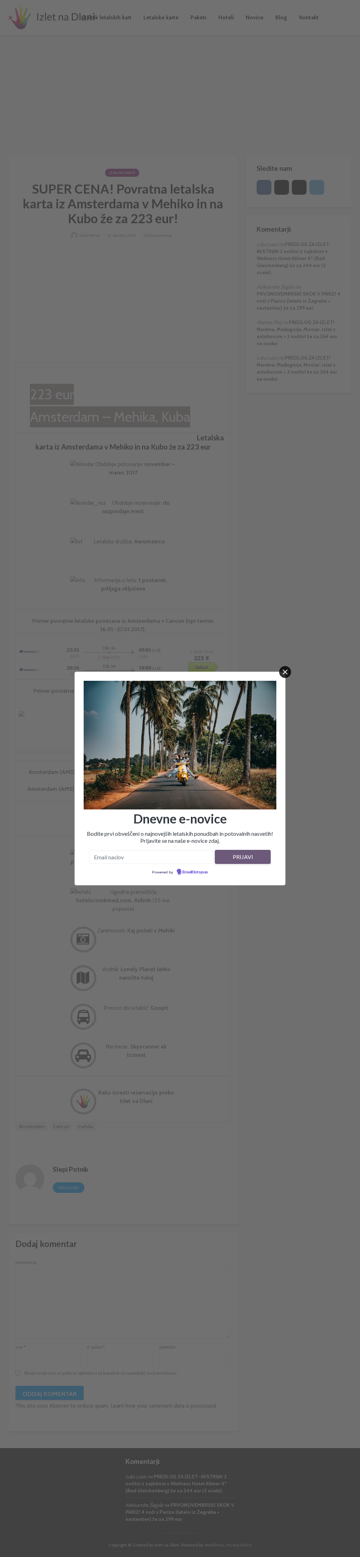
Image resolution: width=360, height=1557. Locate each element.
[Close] (285, 672)
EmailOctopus (195, 872)
